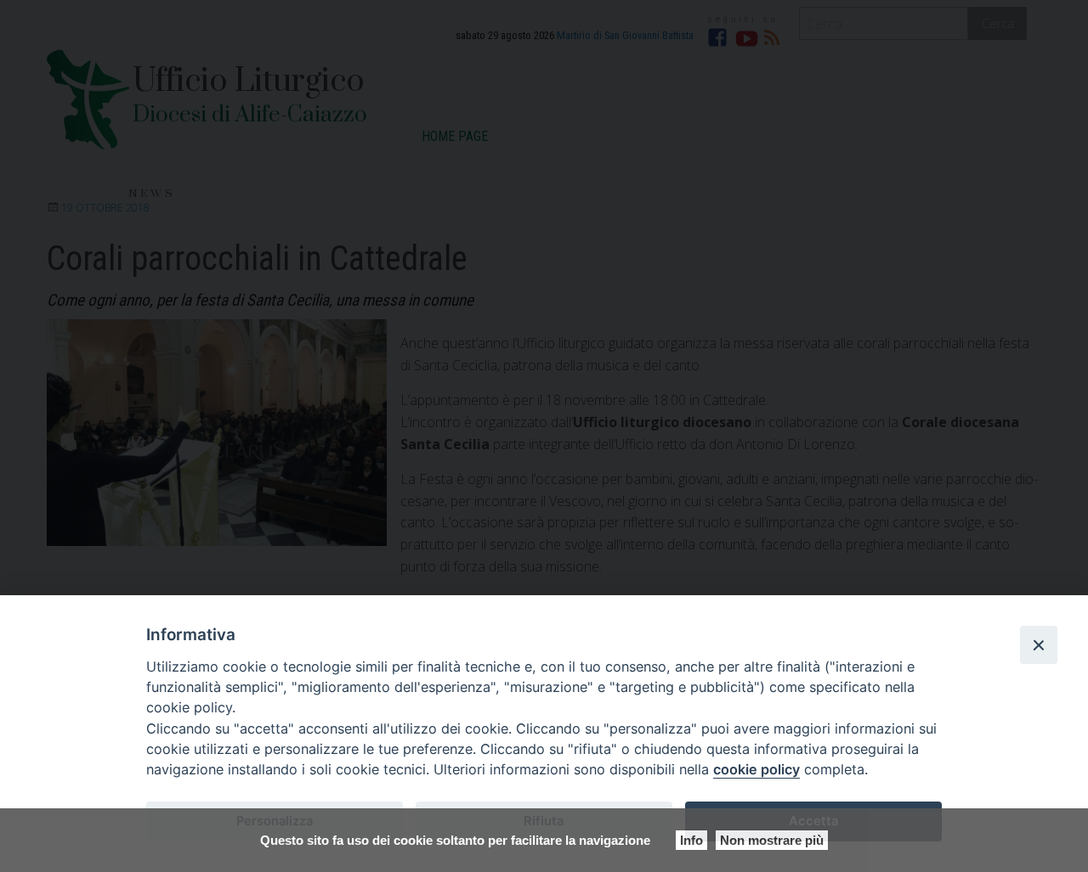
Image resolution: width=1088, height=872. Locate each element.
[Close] (1038, 644)
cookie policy (756, 769)
